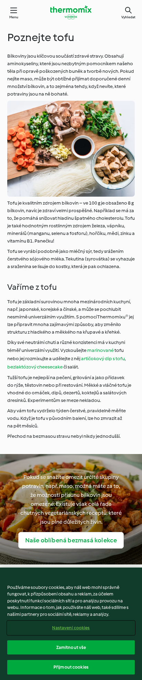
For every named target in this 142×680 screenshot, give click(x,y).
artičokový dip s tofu (103, 359)
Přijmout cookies (71, 667)
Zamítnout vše (71, 647)
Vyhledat (128, 17)
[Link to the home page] (71, 12)
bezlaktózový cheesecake (35, 367)
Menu (14, 17)
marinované (100, 350)
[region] (71, 624)
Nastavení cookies (71, 627)
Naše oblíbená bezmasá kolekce (71, 540)
